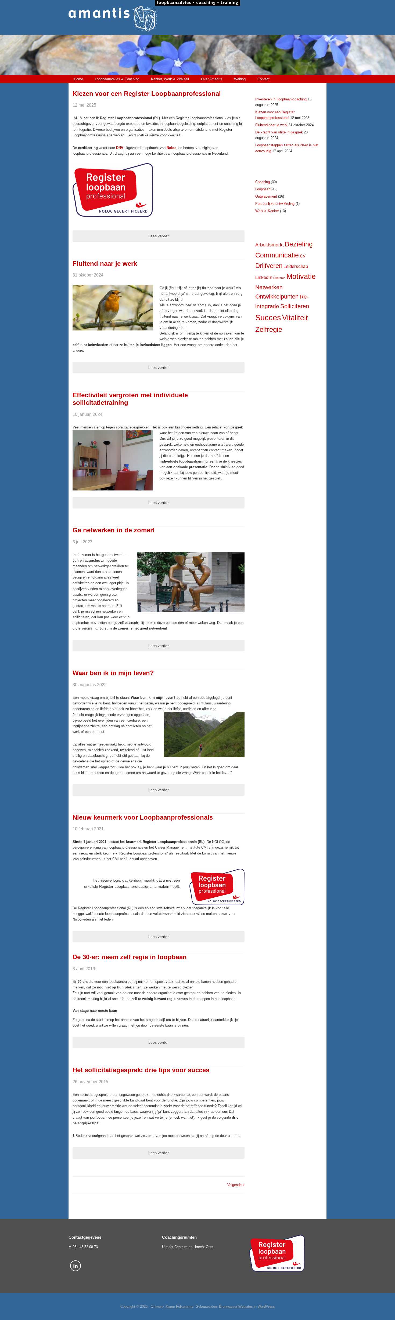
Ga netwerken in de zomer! (114, 530)
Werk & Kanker (267, 211)
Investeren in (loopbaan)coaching (281, 99)
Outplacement (266, 196)
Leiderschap (295, 266)
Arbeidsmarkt (269, 245)
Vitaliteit (295, 318)
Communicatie (277, 255)
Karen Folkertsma (179, 1306)
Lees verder (158, 236)
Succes (268, 317)
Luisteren (279, 277)
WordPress (266, 1306)
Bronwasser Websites (236, 1306)
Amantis (197, 19)
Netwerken (269, 287)
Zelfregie (268, 329)
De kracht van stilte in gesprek (279, 132)
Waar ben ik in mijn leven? (113, 673)
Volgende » (236, 1185)
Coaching (262, 182)
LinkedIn (263, 277)
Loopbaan (262, 189)
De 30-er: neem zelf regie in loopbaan (130, 957)
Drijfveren (268, 265)
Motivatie (301, 276)
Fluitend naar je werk (105, 263)
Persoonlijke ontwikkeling (275, 204)
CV (303, 256)
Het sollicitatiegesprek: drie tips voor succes (141, 1070)
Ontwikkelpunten (277, 296)
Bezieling (299, 244)
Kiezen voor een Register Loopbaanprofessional (147, 93)
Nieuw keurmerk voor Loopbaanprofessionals (143, 817)
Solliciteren (294, 306)
